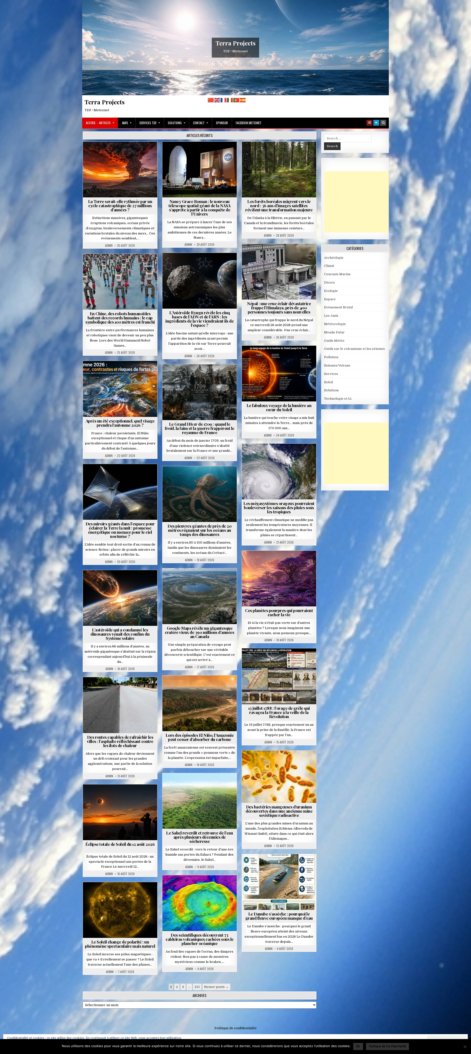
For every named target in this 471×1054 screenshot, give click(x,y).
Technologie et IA (122, 266)
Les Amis (331, 315)
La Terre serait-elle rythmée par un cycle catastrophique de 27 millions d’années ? (120, 205)
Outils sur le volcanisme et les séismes (354, 349)
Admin (109, 245)
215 (197, 987)
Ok (358, 1046)
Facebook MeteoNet (249, 122)
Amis (125, 122)
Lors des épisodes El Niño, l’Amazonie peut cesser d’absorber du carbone (200, 737)
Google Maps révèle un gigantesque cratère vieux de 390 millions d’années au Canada (199, 632)
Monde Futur (334, 332)
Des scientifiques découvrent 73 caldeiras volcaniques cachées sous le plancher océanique (200, 939)
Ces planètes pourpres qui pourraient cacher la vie (279, 612)
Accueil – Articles (98, 122)
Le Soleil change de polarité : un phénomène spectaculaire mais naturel (120, 944)
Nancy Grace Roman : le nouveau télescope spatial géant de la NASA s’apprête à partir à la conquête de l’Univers (200, 208)
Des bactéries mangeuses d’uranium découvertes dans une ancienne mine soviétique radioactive (279, 811)
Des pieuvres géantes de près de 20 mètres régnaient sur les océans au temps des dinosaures (199, 530)
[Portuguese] (236, 100)
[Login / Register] (376, 123)
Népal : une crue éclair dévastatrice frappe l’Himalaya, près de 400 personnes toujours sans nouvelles (279, 308)
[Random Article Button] (369, 123)
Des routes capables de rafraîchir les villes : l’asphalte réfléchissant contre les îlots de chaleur (120, 741)
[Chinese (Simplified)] (211, 100)
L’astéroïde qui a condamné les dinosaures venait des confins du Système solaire (120, 634)
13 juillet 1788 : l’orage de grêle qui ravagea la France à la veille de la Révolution (279, 712)
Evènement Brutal (122, 153)
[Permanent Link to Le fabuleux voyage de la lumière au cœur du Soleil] (279, 373)
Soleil (281, 358)
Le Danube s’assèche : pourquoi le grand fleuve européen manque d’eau (279, 916)
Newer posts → (216, 987)
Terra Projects (236, 43)
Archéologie (193, 478)
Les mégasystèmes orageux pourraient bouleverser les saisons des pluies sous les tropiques (278, 507)
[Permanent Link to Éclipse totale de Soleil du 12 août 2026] (120, 812)
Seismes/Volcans (298, 256)
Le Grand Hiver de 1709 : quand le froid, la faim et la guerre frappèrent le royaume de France (199, 428)
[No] (464, 1046)
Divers (214, 478)
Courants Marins (337, 274)
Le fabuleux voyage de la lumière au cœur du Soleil (279, 407)
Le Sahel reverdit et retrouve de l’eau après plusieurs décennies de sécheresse (199, 837)
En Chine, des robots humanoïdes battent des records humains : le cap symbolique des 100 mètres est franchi (120, 318)
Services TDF (148, 122)
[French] (224, 100)
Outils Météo (334, 340)
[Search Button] (383, 123)
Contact (199, 122)
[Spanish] (243, 100)
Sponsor (222, 122)
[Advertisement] (361, 202)
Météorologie (122, 373)
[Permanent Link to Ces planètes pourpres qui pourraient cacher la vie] (279, 578)
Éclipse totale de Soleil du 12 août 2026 (120, 844)
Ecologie (210, 785)
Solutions (175, 122)
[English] (217, 100)
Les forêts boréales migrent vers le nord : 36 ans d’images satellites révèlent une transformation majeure (279, 205)
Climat (281, 153)
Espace (201, 153)
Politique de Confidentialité (387, 1046)
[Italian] (230, 100)
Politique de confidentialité (235, 1028)
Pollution (118, 476)
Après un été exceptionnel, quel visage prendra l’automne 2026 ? (120, 423)
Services (331, 374)
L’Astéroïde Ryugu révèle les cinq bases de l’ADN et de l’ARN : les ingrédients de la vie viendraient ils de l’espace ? (199, 319)
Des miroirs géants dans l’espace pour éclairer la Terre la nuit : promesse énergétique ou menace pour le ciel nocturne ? (120, 530)
